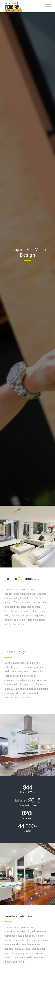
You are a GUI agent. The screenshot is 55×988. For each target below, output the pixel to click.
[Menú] (46, 6)
